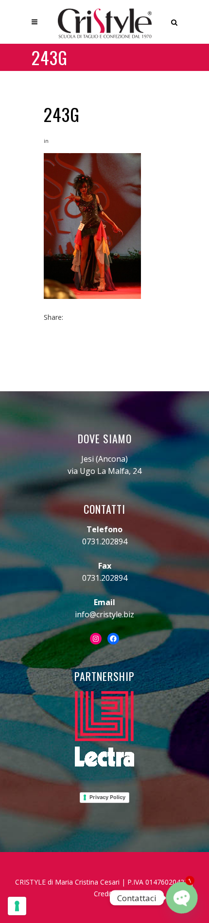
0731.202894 (104, 541)
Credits (105, 893)
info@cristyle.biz (104, 614)
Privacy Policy (107, 797)
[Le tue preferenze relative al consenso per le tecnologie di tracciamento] (17, 906)
